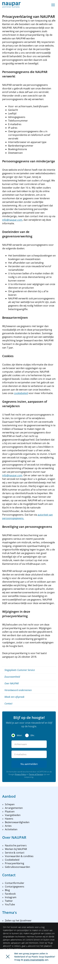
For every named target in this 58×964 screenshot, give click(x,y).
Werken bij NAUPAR (16, 849)
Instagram (10, 897)
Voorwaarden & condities (19, 856)
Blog (7, 890)
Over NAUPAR (11, 683)
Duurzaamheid (12, 676)
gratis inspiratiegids (34, 959)
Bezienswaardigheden (17, 822)
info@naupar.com (12, 219)
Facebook (10, 893)
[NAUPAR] (11, 5)
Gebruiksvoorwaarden (17, 867)
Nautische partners (16, 845)
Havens (9, 818)
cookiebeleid (21, 393)
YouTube (10, 904)
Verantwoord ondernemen (18, 690)
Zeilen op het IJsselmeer (18, 920)
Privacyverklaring (14, 863)
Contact (8, 703)
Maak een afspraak (14, 696)
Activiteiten (11, 829)
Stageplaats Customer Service (19, 670)
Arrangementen (14, 808)
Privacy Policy (20, 774)
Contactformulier (14, 883)
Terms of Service (36, 774)
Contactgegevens (14, 886)
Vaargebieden (13, 815)
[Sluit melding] (8, 956)
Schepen (10, 804)
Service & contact (14, 852)
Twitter (9, 900)
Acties (8, 825)
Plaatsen (10, 811)
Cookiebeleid (12, 859)
